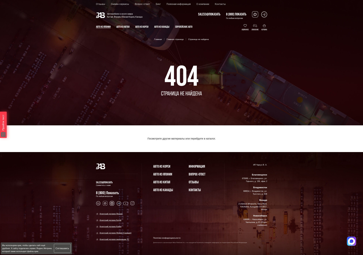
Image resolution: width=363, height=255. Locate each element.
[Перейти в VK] (98, 203)
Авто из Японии (162, 174)
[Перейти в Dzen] (112, 203)
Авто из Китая (161, 182)
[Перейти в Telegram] (264, 14)
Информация (197, 166)
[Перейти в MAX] (105, 203)
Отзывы (100, 4)
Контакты (220, 4)
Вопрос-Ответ (197, 174)
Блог (158, 4)
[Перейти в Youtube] (125, 203)
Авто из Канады (163, 190)
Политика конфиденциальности (166, 238)
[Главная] (100, 166)
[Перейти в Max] (255, 14)
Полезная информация (178, 4)
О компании (202, 4)
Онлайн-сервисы (120, 4)
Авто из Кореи (161, 166)
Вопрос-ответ (142, 4)
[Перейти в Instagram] (132, 203)
